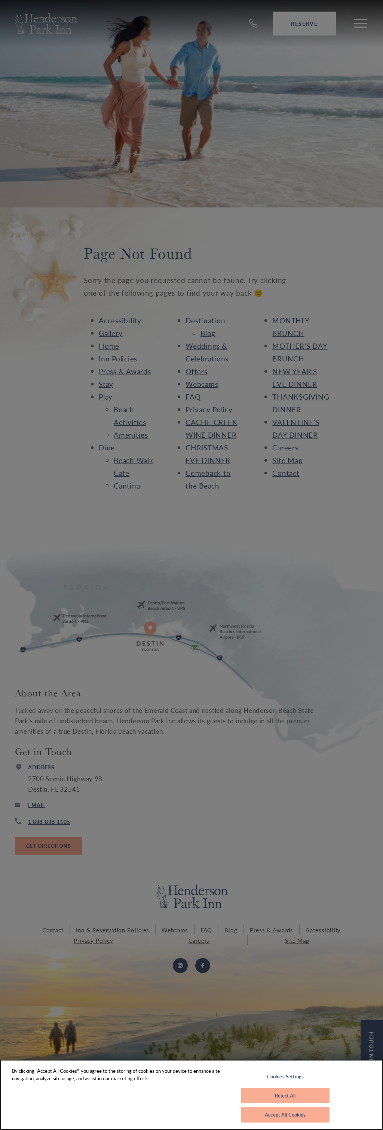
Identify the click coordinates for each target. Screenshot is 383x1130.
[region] (191, 1095)
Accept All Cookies (285, 1114)
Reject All (285, 1095)
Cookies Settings (285, 1076)
